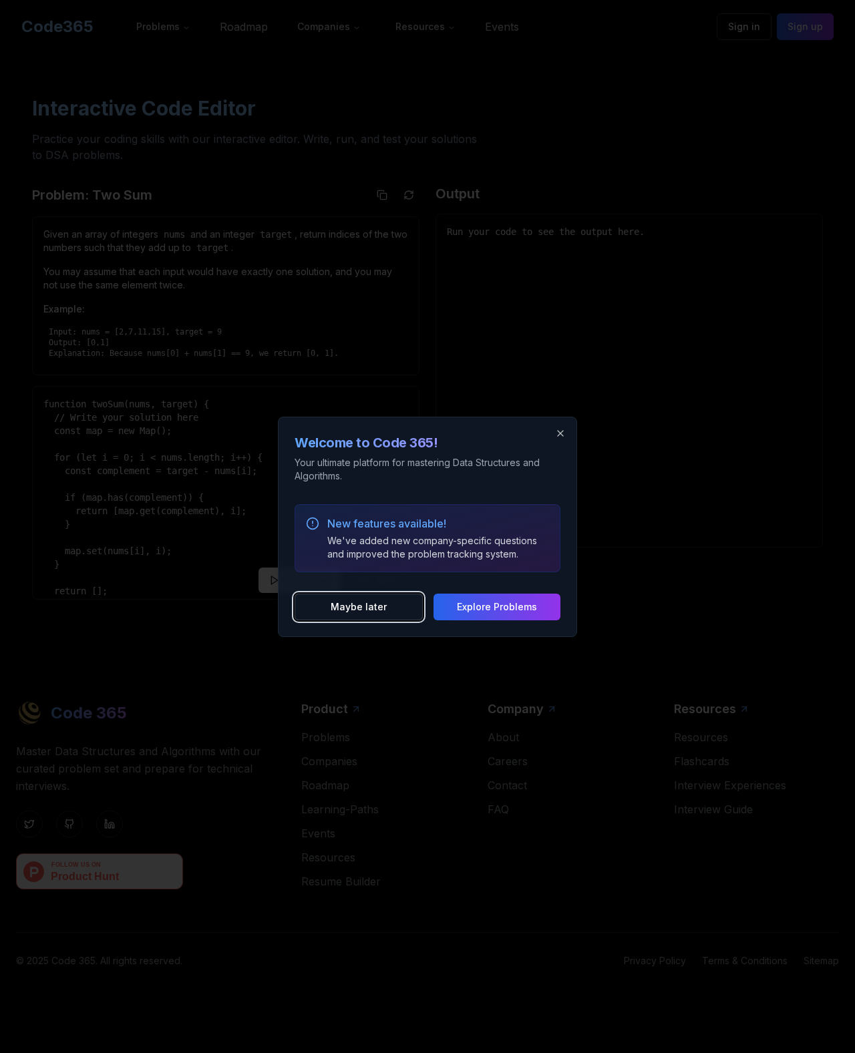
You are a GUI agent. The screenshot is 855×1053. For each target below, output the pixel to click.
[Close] (560, 433)
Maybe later (359, 606)
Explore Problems (497, 606)
